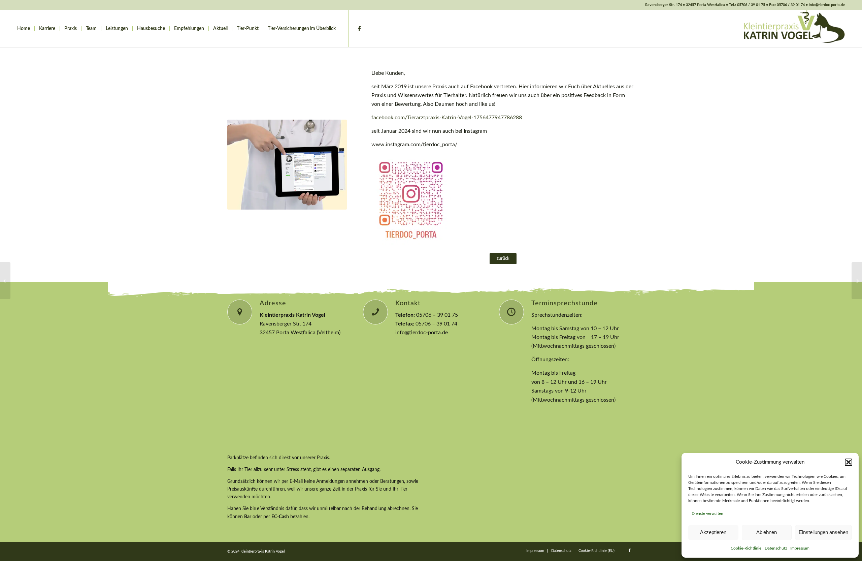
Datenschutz (776, 548)
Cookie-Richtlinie (746, 548)
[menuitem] (23, 28)
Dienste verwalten (707, 513)
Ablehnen (766, 532)
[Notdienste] (5, 280)
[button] (848, 462)
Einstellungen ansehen (823, 532)
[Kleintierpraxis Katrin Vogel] (794, 28)
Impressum (799, 548)
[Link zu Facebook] (359, 28)
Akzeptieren (713, 532)
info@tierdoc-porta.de (421, 332)
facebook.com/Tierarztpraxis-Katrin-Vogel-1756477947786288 (447, 117)
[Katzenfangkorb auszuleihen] (857, 280)
